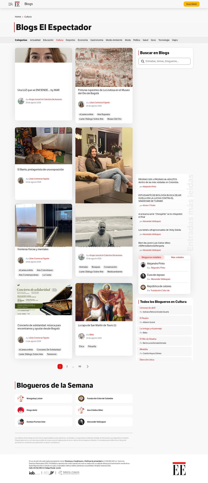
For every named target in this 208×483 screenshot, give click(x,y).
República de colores (159, 286)
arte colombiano (45, 270)
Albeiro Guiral (149, 322)
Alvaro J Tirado (149, 205)
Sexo (153, 40)
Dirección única (147, 359)
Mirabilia (144, 349)
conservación (110, 267)
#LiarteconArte (86, 114)
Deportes (70, 40)
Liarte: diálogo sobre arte (91, 119)
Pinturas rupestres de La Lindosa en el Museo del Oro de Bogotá (104, 92)
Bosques (96, 267)
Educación (48, 40)
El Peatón (144, 318)
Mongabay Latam (34, 398)
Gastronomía (96, 40)
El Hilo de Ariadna (148, 339)
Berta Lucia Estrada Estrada (154, 343)
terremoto (52, 354)
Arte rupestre (103, 114)
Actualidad (35, 40)
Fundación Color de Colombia (160, 290)
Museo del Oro (114, 119)
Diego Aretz (32, 410)
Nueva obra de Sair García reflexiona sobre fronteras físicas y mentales (41, 247)
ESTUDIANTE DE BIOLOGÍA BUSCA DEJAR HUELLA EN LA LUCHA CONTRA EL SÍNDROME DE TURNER (159, 198)
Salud (145, 40)
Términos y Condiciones (74, 461)
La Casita (47, 275)
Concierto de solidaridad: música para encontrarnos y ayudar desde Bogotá (39, 327)
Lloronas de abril (147, 308)
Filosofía (92, 346)
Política (136, 40)
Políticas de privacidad (93, 461)
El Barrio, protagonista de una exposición (41, 169)
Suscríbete (191, 4)
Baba (92, 335)
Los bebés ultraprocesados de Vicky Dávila (160, 230)
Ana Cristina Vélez (95, 410)
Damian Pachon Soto (36, 422)
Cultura (59, 40)
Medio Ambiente (114, 40)
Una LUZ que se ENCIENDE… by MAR (38, 90)
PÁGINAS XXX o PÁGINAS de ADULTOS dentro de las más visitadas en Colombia (158, 181)
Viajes (175, 40)
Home (18, 16)
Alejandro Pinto (149, 186)
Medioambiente (114, 271)
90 (79, 366)
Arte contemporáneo (29, 275)
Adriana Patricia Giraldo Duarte (156, 312)
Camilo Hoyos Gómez (152, 353)
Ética (81, 346)
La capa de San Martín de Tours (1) (97, 325)
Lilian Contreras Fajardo (100, 102)
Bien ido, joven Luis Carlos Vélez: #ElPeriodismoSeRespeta (154, 244)
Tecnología (163, 40)
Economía (83, 40)
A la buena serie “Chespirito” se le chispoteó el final (160, 215)
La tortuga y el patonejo (151, 328)
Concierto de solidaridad (49, 349)
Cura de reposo (156, 275)
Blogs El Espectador (53, 27)
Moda (128, 40)
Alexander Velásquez (152, 221)
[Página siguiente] (87, 366)
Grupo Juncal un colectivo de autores (45, 99)
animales (83, 267)
